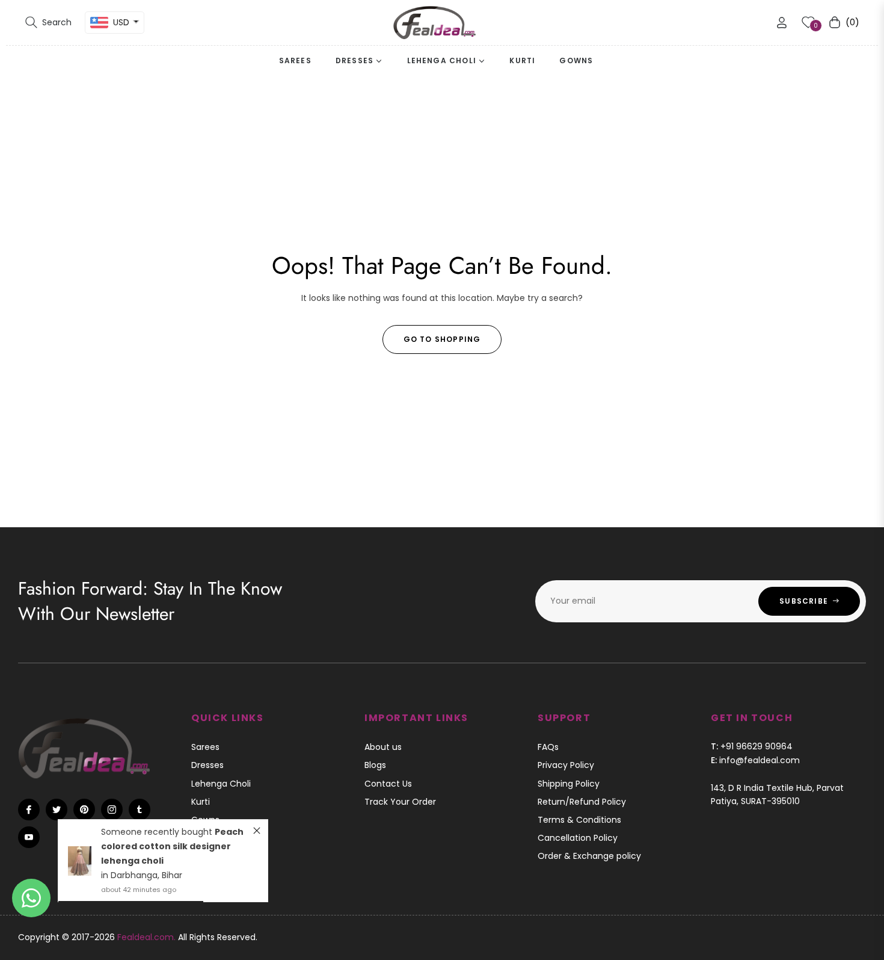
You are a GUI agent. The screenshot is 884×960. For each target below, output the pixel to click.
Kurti (200, 802)
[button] (48, 22)
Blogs (375, 765)
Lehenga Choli (221, 784)
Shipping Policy (569, 784)
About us (383, 747)
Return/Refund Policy (582, 802)
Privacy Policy (566, 765)
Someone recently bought (158, 832)
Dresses (207, 765)
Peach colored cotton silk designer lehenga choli (172, 846)
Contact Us (388, 784)
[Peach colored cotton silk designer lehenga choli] (79, 861)
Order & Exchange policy (589, 856)
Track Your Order (400, 802)
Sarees (205, 747)
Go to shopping (442, 339)
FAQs (548, 747)
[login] (781, 22)
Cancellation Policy (578, 838)
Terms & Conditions (579, 820)
